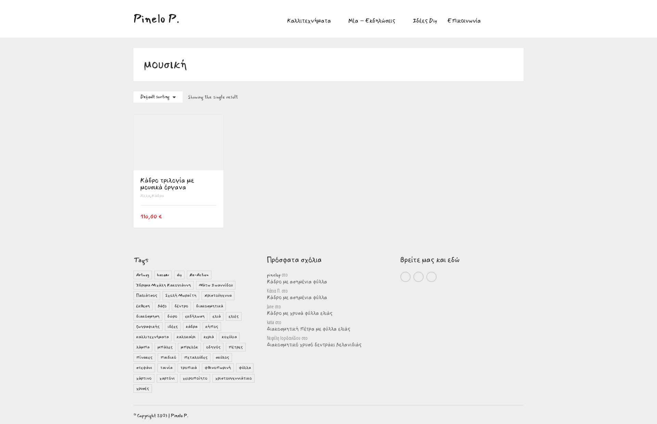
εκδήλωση (195, 316)
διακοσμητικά (209, 306)
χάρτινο (144, 378)
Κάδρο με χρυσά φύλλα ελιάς (300, 313)
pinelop (274, 275)
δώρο (172, 316)
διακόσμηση (147, 316)
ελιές (234, 316)
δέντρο (181, 306)
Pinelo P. (179, 415)
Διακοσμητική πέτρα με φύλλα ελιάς (308, 329)
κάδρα (191, 326)
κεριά (209, 337)
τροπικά (188, 367)
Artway (142, 275)
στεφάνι (144, 367)
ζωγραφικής (148, 326)
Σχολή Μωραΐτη (180, 295)
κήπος (211, 326)
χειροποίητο (195, 378)
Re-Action (199, 275)
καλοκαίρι (186, 337)
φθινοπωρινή (218, 367)
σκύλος (222, 357)
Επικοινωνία (464, 20)
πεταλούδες (196, 357)
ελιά (216, 316)
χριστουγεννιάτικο (233, 378)
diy (179, 275)
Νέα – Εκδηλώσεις (371, 20)
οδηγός (213, 347)
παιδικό (168, 357)
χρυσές (142, 388)
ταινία (166, 367)
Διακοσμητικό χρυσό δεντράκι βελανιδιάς (314, 345)
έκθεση (143, 306)
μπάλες (165, 347)
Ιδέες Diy (425, 20)
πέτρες (236, 347)
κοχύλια (229, 337)
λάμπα (143, 347)
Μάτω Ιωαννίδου (216, 285)
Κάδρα (158, 196)
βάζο (162, 306)
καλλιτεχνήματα (152, 337)
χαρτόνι (167, 378)
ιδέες (173, 326)
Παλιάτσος (146, 295)
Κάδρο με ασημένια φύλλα (297, 282)
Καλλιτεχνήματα (309, 20)
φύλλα (245, 367)
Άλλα (145, 196)
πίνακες (144, 357)
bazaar (163, 275)
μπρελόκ (189, 347)
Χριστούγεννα (218, 295)
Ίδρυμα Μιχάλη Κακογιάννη (163, 285)
